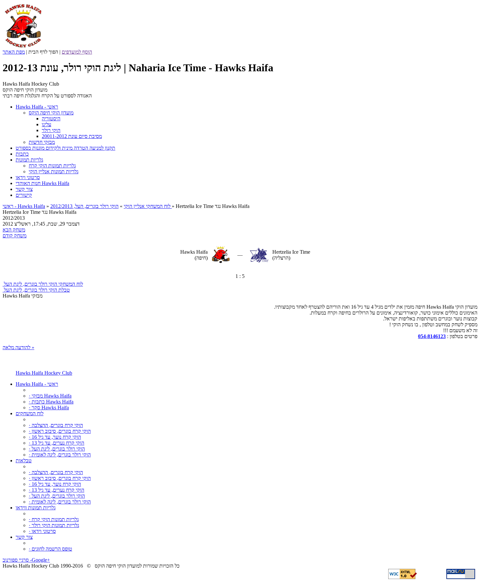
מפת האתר (14, 52)
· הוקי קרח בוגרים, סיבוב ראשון (60, 431)
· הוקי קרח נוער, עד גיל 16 (55, 437)
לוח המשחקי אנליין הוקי (147, 206)
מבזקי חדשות (42, 142)
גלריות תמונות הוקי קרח (52, 165)
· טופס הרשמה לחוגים (50, 549)
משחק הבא (14, 229)
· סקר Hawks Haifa (49, 407)
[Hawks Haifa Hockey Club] (23, 47)
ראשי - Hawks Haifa (24, 206)
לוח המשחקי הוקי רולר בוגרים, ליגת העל (43, 284)
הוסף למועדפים (77, 52)
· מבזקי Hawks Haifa (50, 396)
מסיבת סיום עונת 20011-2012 (72, 136)
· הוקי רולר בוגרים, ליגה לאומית (60, 454)
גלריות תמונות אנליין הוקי (53, 171)
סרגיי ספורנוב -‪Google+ (26, 560)
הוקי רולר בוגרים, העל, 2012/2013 (111, 206)
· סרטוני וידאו (42, 531)
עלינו (46, 124)
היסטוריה (51, 118)
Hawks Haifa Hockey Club (44, 373)
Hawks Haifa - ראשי (37, 384)
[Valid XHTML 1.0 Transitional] (402, 577)
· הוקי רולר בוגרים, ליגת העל (57, 449)
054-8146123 (432, 336)
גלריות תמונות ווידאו (36, 507)
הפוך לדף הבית (43, 52)
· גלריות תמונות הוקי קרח (54, 519)
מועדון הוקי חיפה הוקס (51, 112)
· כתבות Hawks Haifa (51, 401)
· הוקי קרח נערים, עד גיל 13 (56, 443)
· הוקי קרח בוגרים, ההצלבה (56, 425)
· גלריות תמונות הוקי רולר (54, 525)
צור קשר (24, 537)
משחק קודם (14, 235)
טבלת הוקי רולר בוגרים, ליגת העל (36, 290)
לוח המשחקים (29, 413)
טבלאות (24, 460)
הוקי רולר (51, 130)
